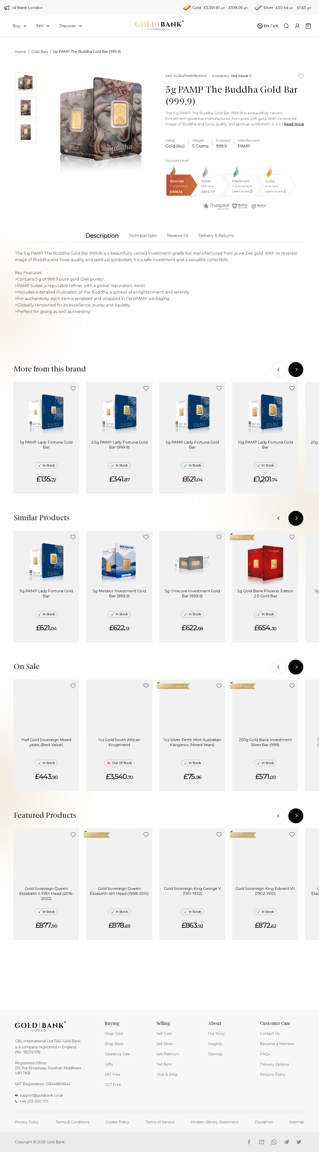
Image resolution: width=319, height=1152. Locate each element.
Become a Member (277, 1044)
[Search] (286, 26)
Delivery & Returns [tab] (216, 235)
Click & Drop (167, 1074)
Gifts (109, 1064)
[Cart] (308, 26)
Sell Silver (165, 1044)
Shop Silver (114, 1044)
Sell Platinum (168, 1054)
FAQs (264, 1054)
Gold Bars (39, 52)
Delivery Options (274, 1064)
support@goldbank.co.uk (41, 1095)
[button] (73, 388)
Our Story (216, 1033)
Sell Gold (164, 1033)
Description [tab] (102, 235)
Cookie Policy (117, 1122)
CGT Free (113, 1084)
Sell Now (164, 1064)
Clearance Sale (117, 1054)
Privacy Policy (27, 1122)
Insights (215, 1044)
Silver (268, 7)
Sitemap (215, 1054)
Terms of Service (160, 1122)
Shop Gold (114, 1033)
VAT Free (112, 1074)
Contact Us (269, 1033)
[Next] (295, 369)
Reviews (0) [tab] (177, 235)
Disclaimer (264, 1122)
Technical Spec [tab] (143, 235)
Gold (196, 7)
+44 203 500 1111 (33, 1101)
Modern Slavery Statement (214, 1122)
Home (20, 52)
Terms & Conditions (72, 1122)
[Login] (297, 26)
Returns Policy (272, 1074)
